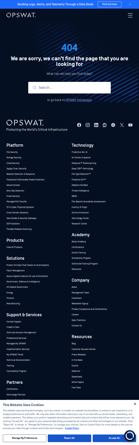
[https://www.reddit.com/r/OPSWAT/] (105, 125)
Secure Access (13, 185)
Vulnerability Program (16, 371)
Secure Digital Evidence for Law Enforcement (27, 276)
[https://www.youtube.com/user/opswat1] (130, 125)
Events (75, 366)
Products (15, 240)
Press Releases (79, 355)
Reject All (69, 438)
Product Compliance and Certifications (89, 309)
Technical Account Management (21, 332)
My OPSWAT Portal (15, 355)
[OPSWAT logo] (21, 15)
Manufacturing (13, 303)
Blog (74, 343)
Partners (15, 382)
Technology (82, 145)
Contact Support (14, 322)
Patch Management (16, 270)
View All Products (14, 247)
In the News (77, 360)
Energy (10, 293)
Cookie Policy (72, 428)
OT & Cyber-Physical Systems (20, 207)
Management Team (80, 293)
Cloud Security (13, 163)
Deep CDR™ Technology (82, 169)
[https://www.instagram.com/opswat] (88, 125)
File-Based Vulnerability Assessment (89, 201)
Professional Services (16, 338)
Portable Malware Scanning (19, 229)
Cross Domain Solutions (17, 213)
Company (80, 280)
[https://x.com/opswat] (122, 125)
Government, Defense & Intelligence (23, 282)
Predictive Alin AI (79, 152)
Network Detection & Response (21, 174)
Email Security (13, 196)
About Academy (79, 242)
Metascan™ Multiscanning (84, 163)
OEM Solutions (13, 224)
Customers (77, 298)
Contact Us (77, 326)
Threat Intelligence (80, 191)
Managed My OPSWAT (16, 343)
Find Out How (109, 4)
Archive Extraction (80, 213)
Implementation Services (18, 349)
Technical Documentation (18, 360)
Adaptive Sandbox (80, 185)
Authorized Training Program (85, 264)
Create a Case (13, 327)
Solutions (15, 258)
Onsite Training (79, 253)
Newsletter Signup (80, 303)
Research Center (79, 224)
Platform (15, 145)
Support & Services (24, 314)
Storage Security (14, 157)
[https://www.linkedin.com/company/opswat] (96, 125)
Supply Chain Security (16, 169)
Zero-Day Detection (15, 191)
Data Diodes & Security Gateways (22, 218)
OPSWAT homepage (79, 100)
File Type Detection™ (81, 174)
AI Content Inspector (81, 157)
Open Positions (79, 320)
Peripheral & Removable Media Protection (26, 180)
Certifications (78, 247)
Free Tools (76, 387)
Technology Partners (16, 395)
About (74, 287)
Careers (75, 315)
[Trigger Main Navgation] (130, 15)
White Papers (78, 382)
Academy (81, 234)
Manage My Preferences (24, 438)
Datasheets (77, 377)
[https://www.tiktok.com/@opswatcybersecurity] (113, 125)
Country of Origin (79, 207)
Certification (12, 389)
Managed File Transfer (17, 201)
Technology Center (80, 218)
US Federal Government (17, 287)
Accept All (114, 438)
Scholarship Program (81, 258)
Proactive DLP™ (79, 180)
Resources (76, 269)
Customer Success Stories (84, 349)
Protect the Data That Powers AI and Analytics (28, 265)
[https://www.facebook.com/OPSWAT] (79, 125)
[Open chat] (129, 435)
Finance (10, 298)
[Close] (130, 4)
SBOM (74, 196)
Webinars (76, 371)
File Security (12, 152)
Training (10, 366)
